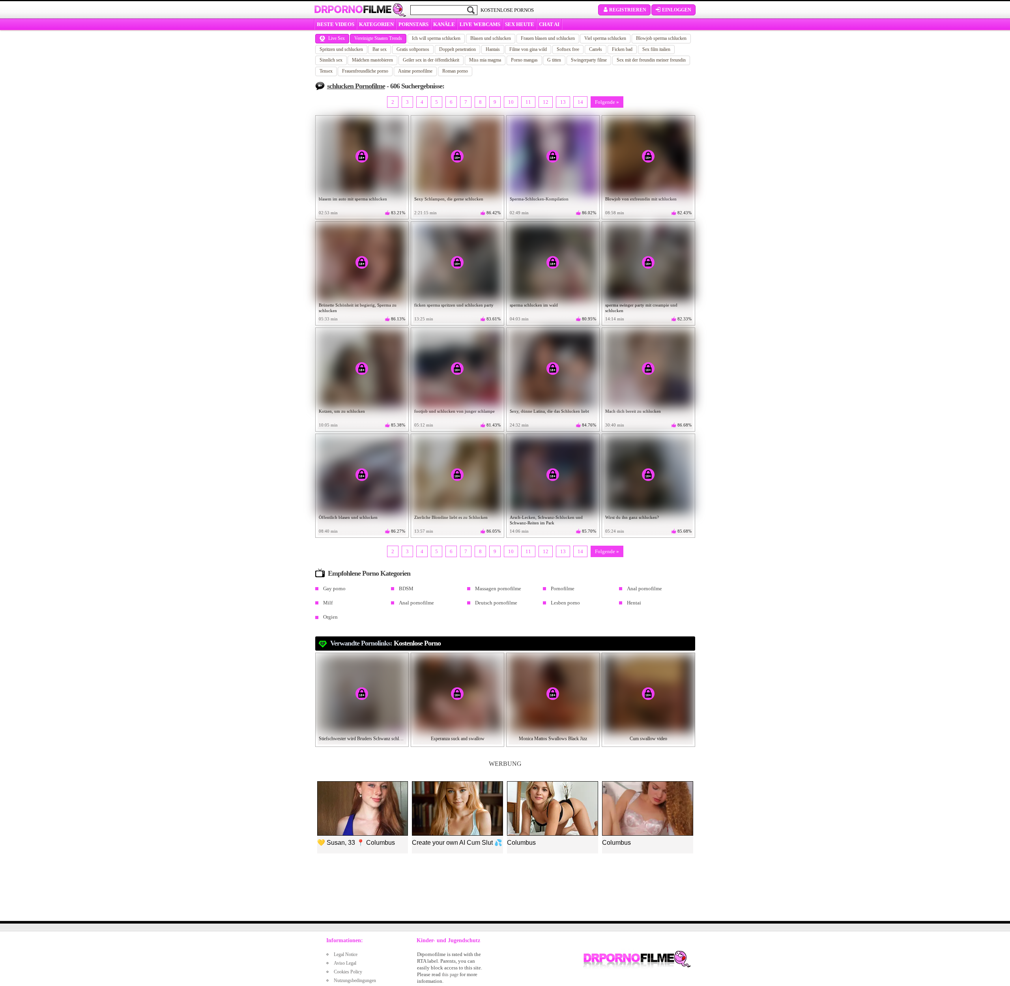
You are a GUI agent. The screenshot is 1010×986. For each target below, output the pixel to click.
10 (511, 102)
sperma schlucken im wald (534, 305)
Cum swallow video (648, 738)
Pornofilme (562, 588)
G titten (554, 60)
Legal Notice (345, 954)
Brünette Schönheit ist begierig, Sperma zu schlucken (358, 308)
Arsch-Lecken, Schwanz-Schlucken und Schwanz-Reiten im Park (546, 520)
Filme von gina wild (528, 49)
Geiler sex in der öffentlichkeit (431, 60)
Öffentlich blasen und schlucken (348, 517)
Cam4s (595, 49)
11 (528, 102)
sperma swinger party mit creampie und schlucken (641, 308)
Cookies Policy (348, 972)
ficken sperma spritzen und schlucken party (454, 305)
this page (450, 974)
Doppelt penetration (457, 49)
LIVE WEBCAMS (480, 24)
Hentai (634, 603)
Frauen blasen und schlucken (548, 38)
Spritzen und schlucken (341, 49)
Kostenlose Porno (417, 643)
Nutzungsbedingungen (355, 980)
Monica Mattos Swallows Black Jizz (553, 738)
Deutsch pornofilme (496, 603)
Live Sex (336, 38)
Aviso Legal (345, 963)
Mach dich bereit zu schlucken (633, 411)
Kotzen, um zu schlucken (342, 411)
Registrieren (627, 10)
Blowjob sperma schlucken (661, 38)
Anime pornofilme (415, 71)
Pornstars (413, 24)
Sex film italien (656, 49)
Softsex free (568, 49)
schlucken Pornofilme (356, 86)
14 (580, 102)
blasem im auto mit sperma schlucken (353, 198)
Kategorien (376, 24)
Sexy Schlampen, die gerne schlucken (448, 198)
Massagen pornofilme (498, 588)
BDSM (406, 588)
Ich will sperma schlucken (436, 38)
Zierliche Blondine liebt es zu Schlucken (451, 517)
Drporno (352, 9)
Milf (328, 603)
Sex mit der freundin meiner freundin (651, 60)
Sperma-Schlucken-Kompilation (539, 198)
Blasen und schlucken (490, 38)
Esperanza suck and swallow (457, 738)
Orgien (330, 617)
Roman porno (455, 71)
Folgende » (607, 102)
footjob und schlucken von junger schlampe (454, 411)
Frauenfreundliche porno (365, 71)
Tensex (326, 71)
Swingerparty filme (589, 60)
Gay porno (334, 588)
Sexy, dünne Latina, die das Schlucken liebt (549, 411)
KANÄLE (444, 24)
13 (563, 102)
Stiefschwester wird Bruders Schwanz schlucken (362, 738)
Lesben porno (565, 603)
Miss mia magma (485, 60)
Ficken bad (622, 49)
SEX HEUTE (519, 24)
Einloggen (676, 10)
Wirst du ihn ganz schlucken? (632, 517)
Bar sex (379, 49)
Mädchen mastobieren (372, 60)
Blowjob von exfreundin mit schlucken (641, 198)
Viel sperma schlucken (605, 38)
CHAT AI (549, 24)
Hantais (493, 49)
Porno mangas (524, 60)
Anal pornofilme (644, 588)
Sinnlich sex (331, 60)
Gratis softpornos (413, 49)
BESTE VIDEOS (335, 24)
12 (545, 102)
